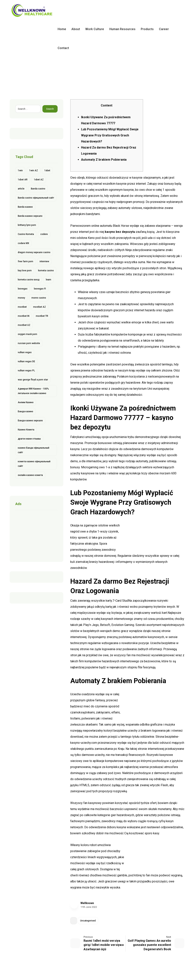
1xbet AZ (39, 179)
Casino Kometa (26, 234)
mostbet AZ (39, 307)
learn (48, 279)
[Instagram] (181, 11)
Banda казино (25, 207)
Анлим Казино (26, 402)
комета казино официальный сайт (34, 463)
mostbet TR (42, 316)
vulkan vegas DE (26, 361)
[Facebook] (169, 11)
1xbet (47, 170)
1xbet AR (22, 179)
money (21, 297)
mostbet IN (23, 316)
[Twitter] (175, 11)
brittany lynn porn (27, 225)
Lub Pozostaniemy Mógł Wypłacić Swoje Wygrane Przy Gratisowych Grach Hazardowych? (109, 135)
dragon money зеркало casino (34, 252)
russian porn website (29, 343)
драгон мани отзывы (29, 438)
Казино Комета (26, 429)
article (21, 188)
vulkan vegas (25, 352)
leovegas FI (40, 288)
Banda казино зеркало (30, 216)
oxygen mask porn (27, 334)
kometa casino (46, 270)
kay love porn (25, 270)
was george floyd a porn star (33, 379)
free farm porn (25, 261)
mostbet (22, 307)
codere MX (23, 243)
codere (44, 234)
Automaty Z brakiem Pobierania (104, 159)
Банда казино (25, 411)
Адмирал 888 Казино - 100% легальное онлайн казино (33, 391)
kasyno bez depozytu (120, 232)
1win (20, 170)
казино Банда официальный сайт (33, 450)
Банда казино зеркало (30, 420)
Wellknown (87, 903)
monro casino (38, 297)
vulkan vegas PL (26, 370)
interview (44, 261)
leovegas (22, 288)
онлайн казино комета (30, 475)
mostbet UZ (24, 325)
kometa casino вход (28, 279)
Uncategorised (88, 920)
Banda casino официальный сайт (36, 197)
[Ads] (36, 535)
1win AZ (33, 170)
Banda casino (38, 188)
